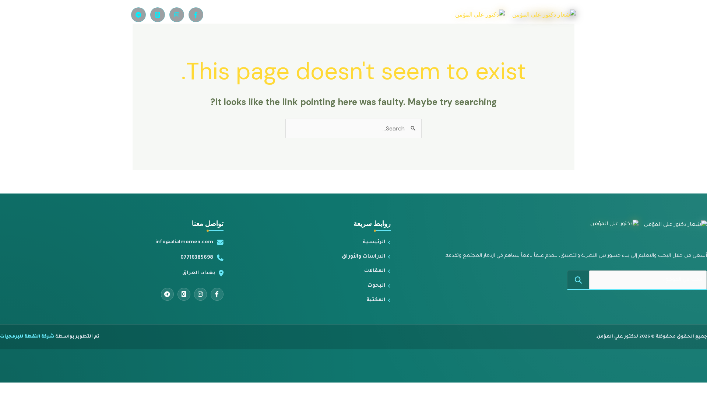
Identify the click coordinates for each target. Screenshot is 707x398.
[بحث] (578, 279)
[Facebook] (196, 14)
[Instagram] (176, 14)
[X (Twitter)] (157, 14)
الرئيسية (374, 242)
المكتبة (375, 300)
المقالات (374, 271)
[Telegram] (138, 14)
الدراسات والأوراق (363, 256)
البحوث (376, 286)
